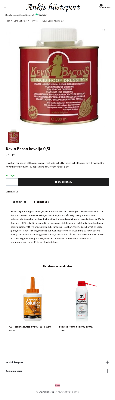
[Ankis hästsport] (53, 7)
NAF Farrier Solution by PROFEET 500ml (30, 326)
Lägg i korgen (65, 182)
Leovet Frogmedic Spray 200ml (76, 326)
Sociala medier (14, 370)
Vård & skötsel (20, 20)
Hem (8, 20)
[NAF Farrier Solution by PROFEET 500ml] (32, 299)
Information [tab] (19, 202)
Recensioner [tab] (41, 202)
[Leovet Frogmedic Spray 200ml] (82, 299)
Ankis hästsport (14, 362)
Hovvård (34, 20)
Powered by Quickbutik (68, 391)
